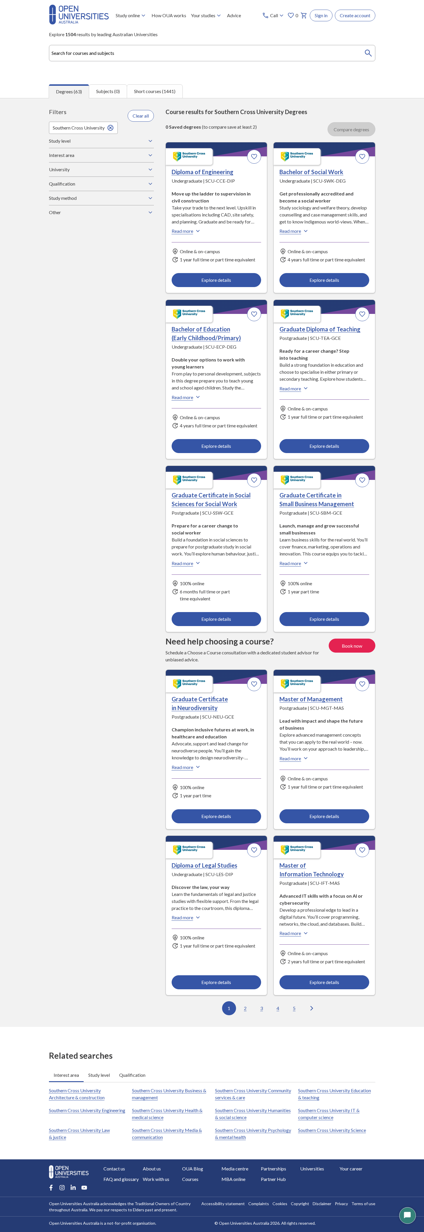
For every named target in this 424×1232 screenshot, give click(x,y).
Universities (312, 1168)
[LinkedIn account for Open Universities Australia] (73, 1187)
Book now (352, 646)
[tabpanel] (212, 562)
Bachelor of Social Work (311, 171)
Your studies (203, 15)
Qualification (62, 183)
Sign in (321, 15)
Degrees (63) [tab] (69, 91)
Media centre (234, 1168)
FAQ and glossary (121, 1179)
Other (55, 212)
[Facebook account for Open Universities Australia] (51, 1187)
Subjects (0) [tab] (108, 91)
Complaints (258, 1203)
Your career (351, 1168)
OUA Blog (192, 1168)
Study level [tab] (99, 1075)
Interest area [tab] (66, 1075)
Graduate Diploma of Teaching (319, 329)
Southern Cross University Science (332, 1130)
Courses (190, 1179)
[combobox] (212, 53)
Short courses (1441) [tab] (154, 91)
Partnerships (273, 1168)
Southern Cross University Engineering (87, 1110)
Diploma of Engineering (202, 171)
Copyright (300, 1203)
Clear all (141, 115)
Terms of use (363, 1203)
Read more (182, 231)
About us (152, 1168)
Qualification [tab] (132, 1075)
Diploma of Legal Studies (204, 865)
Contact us (114, 1168)
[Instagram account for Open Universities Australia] (62, 1187)
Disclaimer (322, 1203)
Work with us (156, 1179)
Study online (128, 15)
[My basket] (303, 15)
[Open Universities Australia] (79, 22)
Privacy (341, 1203)
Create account (355, 15)
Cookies (279, 1203)
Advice (234, 15)
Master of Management (311, 698)
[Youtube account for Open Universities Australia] (84, 1187)
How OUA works (169, 15)
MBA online (233, 1179)
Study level (60, 141)
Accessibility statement (223, 1203)
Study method (63, 198)
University (59, 169)
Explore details (216, 280)
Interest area (61, 155)
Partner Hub (273, 1179)
